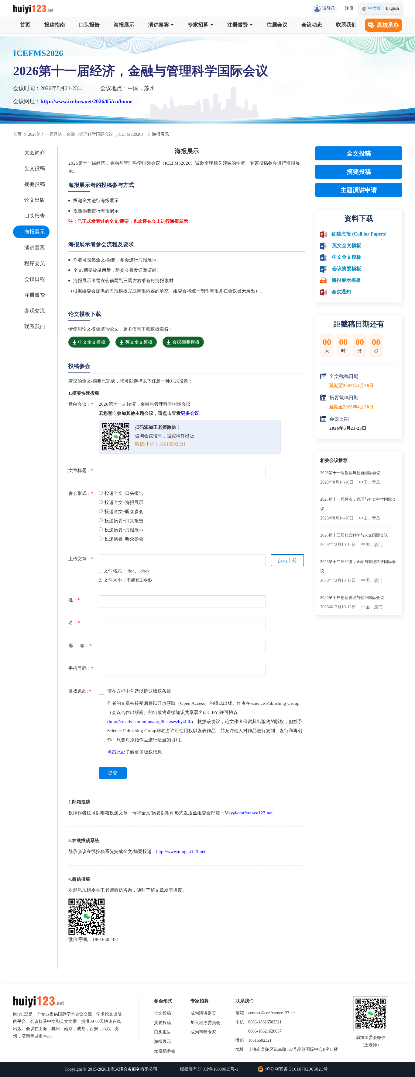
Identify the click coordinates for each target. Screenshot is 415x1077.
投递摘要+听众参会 (124, 539)
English (392, 8)
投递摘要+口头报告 (124, 520)
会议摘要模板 (186, 342)
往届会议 (277, 25)
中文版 (374, 8)
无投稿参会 (164, 1051)
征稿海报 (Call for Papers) (358, 233)
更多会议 (190, 413)
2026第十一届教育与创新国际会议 (350, 472)
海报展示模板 (346, 280)
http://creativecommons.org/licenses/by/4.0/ (150, 721)
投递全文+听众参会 (124, 511)
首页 (25, 25)
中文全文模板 (91, 342)
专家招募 (198, 25)
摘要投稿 (34, 184)
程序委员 (34, 263)
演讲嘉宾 (158, 25)
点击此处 (116, 752)
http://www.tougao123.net (180, 851)
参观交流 (34, 311)
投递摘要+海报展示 (124, 529)
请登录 (328, 8)
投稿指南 (54, 25)
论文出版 (34, 200)
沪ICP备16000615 (214, 1069)
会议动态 (311, 25)
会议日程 (34, 279)
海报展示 (124, 25)
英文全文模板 (139, 342)
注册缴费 (237, 25)
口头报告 (89, 25)
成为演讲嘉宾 (203, 1013)
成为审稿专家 (203, 1032)
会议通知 (341, 291)
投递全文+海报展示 (124, 502)
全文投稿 (34, 168)
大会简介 (34, 153)
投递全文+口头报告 (124, 493)
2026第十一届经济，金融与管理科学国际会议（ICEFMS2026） (87, 134)
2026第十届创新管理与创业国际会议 (352, 597)
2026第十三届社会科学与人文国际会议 (354, 535)
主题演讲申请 (359, 190)
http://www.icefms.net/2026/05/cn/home (86, 101)
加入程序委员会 (205, 1022)
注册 (349, 8)
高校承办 (388, 25)
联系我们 (346, 25)
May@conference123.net (249, 812)
